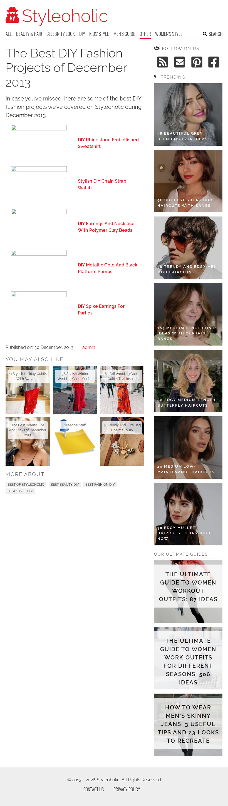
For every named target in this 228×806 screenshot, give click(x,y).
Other (145, 33)
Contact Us (93, 789)
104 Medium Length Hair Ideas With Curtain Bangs (186, 333)
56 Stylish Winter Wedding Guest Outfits (75, 376)
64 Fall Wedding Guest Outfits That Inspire (122, 376)
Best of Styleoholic (26, 485)
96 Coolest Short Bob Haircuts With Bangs (185, 203)
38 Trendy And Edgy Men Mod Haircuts (187, 269)
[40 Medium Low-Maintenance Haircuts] (188, 447)
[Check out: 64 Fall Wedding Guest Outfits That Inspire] (122, 390)
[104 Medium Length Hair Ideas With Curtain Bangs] (188, 314)
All (9, 33)
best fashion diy (100, 485)
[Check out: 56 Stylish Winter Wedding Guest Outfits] (75, 390)
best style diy (20, 491)
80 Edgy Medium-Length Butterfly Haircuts (186, 402)
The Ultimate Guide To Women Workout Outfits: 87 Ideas (188, 587)
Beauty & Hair (29, 33)
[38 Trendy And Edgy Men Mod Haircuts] (188, 247)
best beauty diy (65, 485)
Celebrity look (60, 33)
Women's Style (168, 33)
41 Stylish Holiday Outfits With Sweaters (28, 376)
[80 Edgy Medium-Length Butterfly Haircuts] (188, 381)
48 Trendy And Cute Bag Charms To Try (122, 427)
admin (88, 347)
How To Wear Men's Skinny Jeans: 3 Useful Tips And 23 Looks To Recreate (188, 724)
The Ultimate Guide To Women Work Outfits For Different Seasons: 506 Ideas (188, 662)
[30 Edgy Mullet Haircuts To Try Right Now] (188, 514)
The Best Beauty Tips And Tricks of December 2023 (27, 430)
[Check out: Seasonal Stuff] (75, 441)
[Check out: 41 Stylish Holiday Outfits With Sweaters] (28, 390)
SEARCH (215, 33)
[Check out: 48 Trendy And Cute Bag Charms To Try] (122, 441)
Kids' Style (99, 33)
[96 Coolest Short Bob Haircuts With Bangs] (188, 181)
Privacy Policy (126, 789)
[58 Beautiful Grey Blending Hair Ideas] (188, 114)
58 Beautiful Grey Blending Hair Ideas (182, 136)
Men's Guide (124, 33)
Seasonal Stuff (75, 425)
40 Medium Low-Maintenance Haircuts (186, 469)
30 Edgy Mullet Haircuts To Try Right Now (185, 533)
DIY (82, 33)
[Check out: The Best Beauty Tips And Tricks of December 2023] (28, 441)
